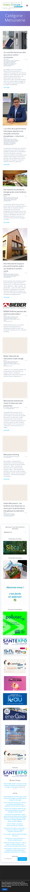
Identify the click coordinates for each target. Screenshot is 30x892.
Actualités (8, 60)
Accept (4, 889)
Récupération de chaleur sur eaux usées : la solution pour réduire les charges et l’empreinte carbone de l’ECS (15, 829)
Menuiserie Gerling (11, 454)
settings (9, 886)
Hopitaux (13, 62)
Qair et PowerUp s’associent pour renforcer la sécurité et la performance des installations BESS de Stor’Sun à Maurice (15, 804)
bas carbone (14, 139)
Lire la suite (6, 87)
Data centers (7, 61)
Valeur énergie (15, 780)
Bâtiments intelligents (9, 198)
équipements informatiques (10, 62)
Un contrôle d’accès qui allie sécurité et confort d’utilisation (15, 54)
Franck (6, 59)
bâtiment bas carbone (9, 140)
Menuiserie (6, 63)
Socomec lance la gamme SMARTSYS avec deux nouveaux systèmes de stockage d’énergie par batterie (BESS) (15, 810)
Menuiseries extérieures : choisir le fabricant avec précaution (14, 403)
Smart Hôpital (11, 64)
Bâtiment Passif (14, 197)
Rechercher (15, 856)
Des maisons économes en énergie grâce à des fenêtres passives (15, 192)
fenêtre (8, 141)
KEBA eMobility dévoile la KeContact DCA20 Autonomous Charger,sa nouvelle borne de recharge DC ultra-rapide (15, 785)
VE (5, 138)
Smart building (12, 143)
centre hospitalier (15, 60)
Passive (15, 318)
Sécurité (11, 63)
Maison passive (14, 141)
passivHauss (6, 319)
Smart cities (13, 276)
